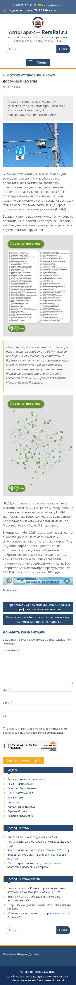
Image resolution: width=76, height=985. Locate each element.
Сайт (6, 715)
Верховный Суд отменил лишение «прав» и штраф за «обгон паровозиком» (38, 607)
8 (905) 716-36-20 (26, 5)
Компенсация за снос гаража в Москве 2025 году (38, 850)
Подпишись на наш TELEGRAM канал (32, 10)
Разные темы (15, 797)
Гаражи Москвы (17, 811)
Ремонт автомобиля (20, 783)
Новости (12, 590)
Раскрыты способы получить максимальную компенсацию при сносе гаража (38, 619)
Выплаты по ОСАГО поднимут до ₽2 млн (32, 837)
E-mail (7, 702)
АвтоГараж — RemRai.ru (38, 32)
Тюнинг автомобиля (20, 793)
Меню (42, 62)
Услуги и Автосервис (20, 816)
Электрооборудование (21, 788)
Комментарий (11, 650)
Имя (6, 689)
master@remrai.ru (52, 5)
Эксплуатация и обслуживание (26, 779)
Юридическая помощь (21, 806)
